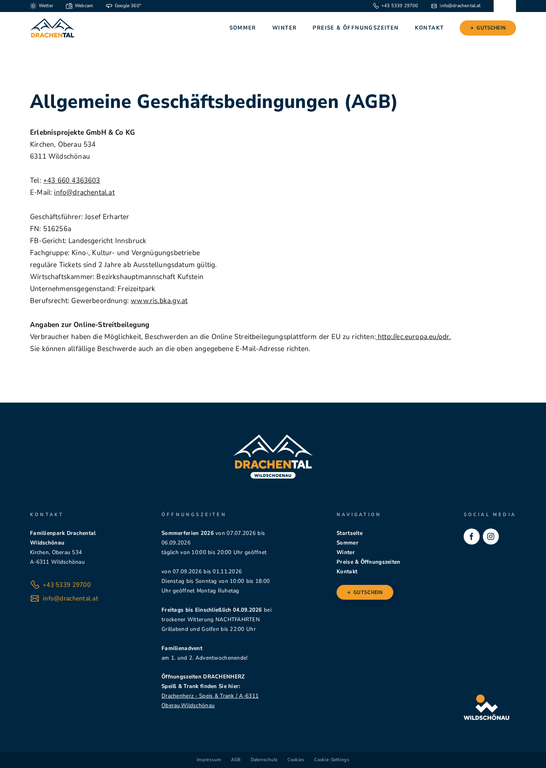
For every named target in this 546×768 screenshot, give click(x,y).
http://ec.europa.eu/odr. (413, 336)
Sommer (242, 28)
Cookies (296, 759)
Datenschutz (264, 759)
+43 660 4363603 (71, 180)
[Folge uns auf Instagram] (491, 537)
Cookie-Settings (331, 759)
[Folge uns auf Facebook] (472, 537)
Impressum (209, 759)
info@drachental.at (84, 192)
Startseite (350, 533)
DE (505, 5)
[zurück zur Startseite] (52, 28)
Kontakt (429, 28)
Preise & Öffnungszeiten (356, 28)
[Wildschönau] (486, 707)
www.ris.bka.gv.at (159, 300)
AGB (236, 759)
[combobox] (505, 6)
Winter (284, 28)
